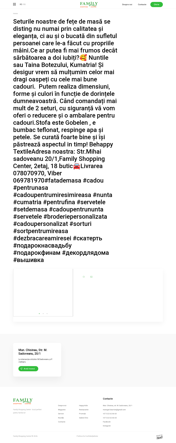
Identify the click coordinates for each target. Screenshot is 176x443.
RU (24, 4)
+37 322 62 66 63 (110, 414)
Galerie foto (83, 418)
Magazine (61, 410)
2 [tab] (43, 313)
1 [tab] (39, 313)
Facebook (107, 422)
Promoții (82, 414)
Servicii (61, 414)
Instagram (107, 426)
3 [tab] (47, 313)
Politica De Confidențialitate (87, 436)
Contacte (142, 4)
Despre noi (127, 4)
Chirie (156, 4)
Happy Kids (83, 405)
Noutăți (61, 418)
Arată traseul (29, 369)
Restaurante (83, 410)
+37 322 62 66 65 (110, 418)
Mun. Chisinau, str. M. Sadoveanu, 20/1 (117, 405)
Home (15, 13)
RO (21, 4)
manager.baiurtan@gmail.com (114, 410)
